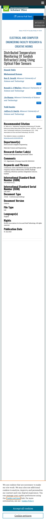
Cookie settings (13, 498)
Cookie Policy (28, 501)
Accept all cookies (23, 508)
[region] (23, 501)
